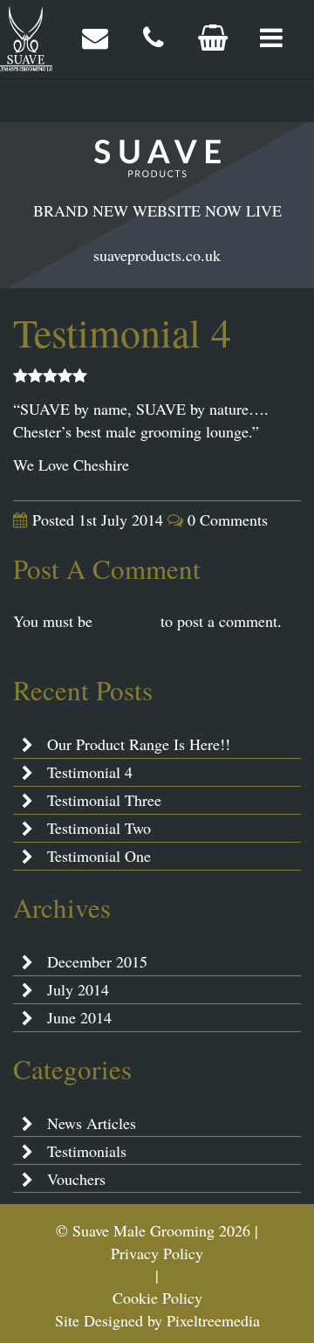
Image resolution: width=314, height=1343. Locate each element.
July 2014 (78, 989)
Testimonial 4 (90, 771)
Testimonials (86, 1150)
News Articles (91, 1122)
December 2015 (97, 961)
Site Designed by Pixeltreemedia (157, 1320)
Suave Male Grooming (26, 39)
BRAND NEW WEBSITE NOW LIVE (157, 210)
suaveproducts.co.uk (157, 254)
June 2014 (79, 1017)
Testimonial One (99, 855)
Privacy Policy (157, 1253)
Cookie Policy (157, 1297)
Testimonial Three (104, 799)
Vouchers (76, 1178)
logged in (126, 620)
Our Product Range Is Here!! (138, 743)
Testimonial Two (99, 827)
